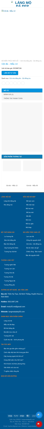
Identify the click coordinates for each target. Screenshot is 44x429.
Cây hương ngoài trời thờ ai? (13, 356)
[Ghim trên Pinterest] (19, 83)
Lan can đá (30, 236)
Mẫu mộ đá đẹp (9, 324)
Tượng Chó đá (9, 273)
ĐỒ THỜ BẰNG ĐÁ (7, 232)
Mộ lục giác (30, 223)
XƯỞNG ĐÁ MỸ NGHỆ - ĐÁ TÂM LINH (14, 290)
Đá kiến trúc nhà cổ (10, 332)
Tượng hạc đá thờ (10, 251)
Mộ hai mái (29, 208)
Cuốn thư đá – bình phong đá (14, 339)
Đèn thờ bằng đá (10, 240)
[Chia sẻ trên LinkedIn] (23, 83)
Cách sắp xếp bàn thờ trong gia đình (16, 352)
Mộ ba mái (29, 212)
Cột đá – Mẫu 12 (12, 185)
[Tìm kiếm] (41, 4)
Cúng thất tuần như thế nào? (13, 360)
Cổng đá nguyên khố (33, 240)
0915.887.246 (13, 302)
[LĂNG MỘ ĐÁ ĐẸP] (22, 4)
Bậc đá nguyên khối (32, 255)
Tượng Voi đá (8, 277)
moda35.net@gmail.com (16, 307)
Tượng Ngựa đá (9, 281)
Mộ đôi (28, 216)
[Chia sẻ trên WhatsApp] (3, 83)
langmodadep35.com (17, 312)
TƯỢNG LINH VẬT (7, 260)
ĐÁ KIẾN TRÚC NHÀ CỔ (10, 61)
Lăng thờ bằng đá (10, 201)
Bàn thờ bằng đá (9, 244)
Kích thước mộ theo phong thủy (14, 364)
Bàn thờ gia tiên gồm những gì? (14, 348)
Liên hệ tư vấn (10, 73)
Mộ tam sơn (30, 201)
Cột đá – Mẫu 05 (32, 185)
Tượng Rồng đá (9, 285)
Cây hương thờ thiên (11, 248)
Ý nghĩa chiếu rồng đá (11, 371)
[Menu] (3, 3)
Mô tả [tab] (6, 90)
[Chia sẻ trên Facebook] (7, 83)
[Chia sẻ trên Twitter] (11, 83)
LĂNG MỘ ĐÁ (6, 197)
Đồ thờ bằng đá (9, 328)
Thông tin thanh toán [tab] (13, 98)
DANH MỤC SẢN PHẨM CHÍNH (12, 316)
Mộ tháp (28, 227)
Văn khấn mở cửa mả (11, 367)
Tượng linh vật (9, 336)
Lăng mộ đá (8, 321)
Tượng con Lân (9, 268)
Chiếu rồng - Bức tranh (34, 251)
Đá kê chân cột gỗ (32, 248)
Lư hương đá (8, 236)
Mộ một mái (30, 205)
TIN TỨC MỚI (6, 344)
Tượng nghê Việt (10, 265)
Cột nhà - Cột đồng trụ (33, 244)
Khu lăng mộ (8, 205)
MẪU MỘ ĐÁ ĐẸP (29, 197)
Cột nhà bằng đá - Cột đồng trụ (31, 61)
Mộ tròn (28, 220)
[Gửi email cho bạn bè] (15, 83)
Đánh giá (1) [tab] (8, 94)
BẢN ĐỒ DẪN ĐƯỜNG (9, 376)
